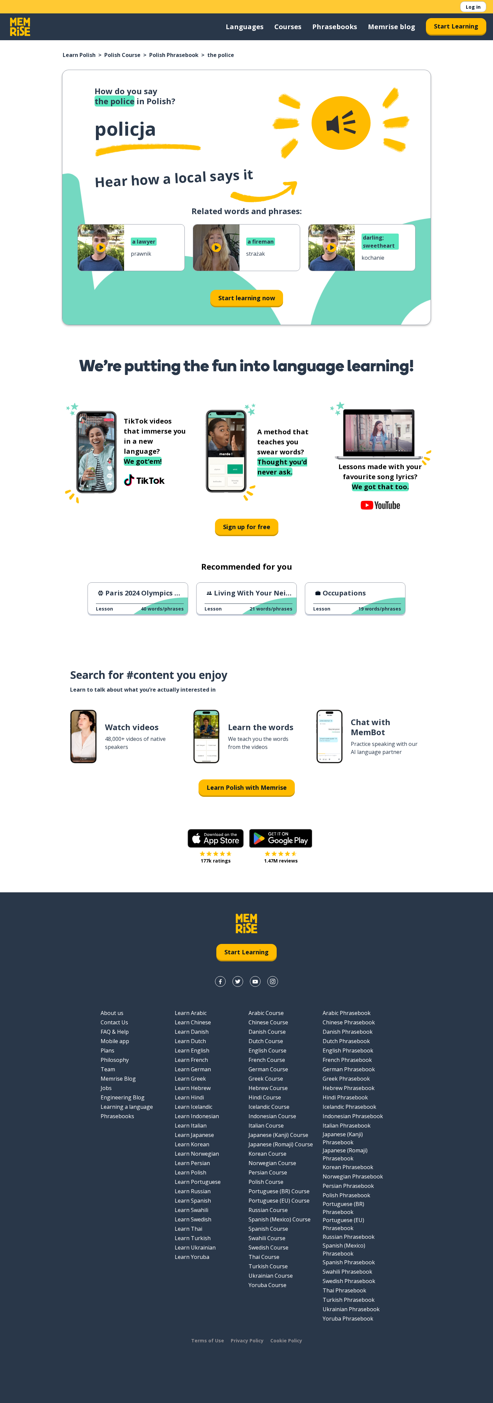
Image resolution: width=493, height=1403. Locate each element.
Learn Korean (192, 1144)
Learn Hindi (189, 1097)
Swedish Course (268, 1247)
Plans (107, 1050)
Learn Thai (188, 1228)
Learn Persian (192, 1163)
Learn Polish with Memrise (247, 787)
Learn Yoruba (192, 1257)
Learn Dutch (190, 1041)
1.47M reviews (281, 860)
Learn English (192, 1050)
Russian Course (268, 1210)
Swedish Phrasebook (349, 1281)
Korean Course (267, 1153)
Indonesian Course (272, 1116)
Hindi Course (265, 1097)
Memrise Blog (118, 1078)
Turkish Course (268, 1266)
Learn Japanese (194, 1135)
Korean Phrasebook (348, 1167)
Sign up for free (246, 527)
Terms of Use (207, 1340)
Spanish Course (268, 1228)
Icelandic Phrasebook (349, 1106)
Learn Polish (79, 55)
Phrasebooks (334, 26)
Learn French (191, 1060)
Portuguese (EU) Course (279, 1200)
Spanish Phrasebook (349, 1262)
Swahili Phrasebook (347, 1271)
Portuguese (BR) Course (279, 1191)
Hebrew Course (268, 1088)
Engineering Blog (123, 1097)
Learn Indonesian (197, 1116)
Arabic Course (266, 1013)
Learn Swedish (193, 1219)
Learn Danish (192, 1031)
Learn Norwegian (197, 1153)
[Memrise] (20, 26)
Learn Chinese (193, 1022)
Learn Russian (193, 1191)
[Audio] (341, 123)
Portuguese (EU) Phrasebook (343, 1224)
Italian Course (266, 1125)
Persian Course (268, 1172)
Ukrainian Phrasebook (351, 1309)
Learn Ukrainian (195, 1247)
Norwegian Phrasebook (353, 1176)
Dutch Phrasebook (346, 1041)
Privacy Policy (247, 1340)
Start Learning (456, 26)
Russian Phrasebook (349, 1236)
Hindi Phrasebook (345, 1097)
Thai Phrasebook (344, 1290)
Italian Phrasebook (347, 1125)
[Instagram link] (272, 981)
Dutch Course (266, 1041)
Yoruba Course (267, 1285)
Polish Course (122, 55)
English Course (267, 1050)
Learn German (193, 1069)
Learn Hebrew (193, 1088)
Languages (245, 26)
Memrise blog (391, 26)
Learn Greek (190, 1078)
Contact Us (114, 1022)
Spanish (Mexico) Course (280, 1219)
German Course (268, 1069)
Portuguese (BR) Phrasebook (343, 1208)
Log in (473, 7)
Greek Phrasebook (346, 1078)
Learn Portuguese (198, 1182)
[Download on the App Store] (215, 838)
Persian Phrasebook (348, 1186)
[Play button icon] (101, 248)
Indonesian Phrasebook (353, 1116)
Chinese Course (268, 1022)
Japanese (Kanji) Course (278, 1135)
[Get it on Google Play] (280, 838)
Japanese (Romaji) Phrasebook (345, 1154)
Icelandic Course (269, 1106)
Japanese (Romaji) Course (281, 1144)
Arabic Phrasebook (347, 1013)
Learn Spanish (193, 1200)
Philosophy (115, 1060)
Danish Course (267, 1031)
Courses (288, 26)
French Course (267, 1060)
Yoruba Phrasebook (348, 1318)
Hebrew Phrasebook (349, 1088)
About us (112, 1013)
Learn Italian (191, 1125)
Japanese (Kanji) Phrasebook (343, 1138)
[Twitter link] (237, 981)
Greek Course (266, 1078)
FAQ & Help (115, 1031)
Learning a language (127, 1106)
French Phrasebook (347, 1060)
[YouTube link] (255, 981)
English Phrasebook (348, 1050)
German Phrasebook (349, 1069)
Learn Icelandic (193, 1106)
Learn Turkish (193, 1238)
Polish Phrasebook (174, 55)
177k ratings (216, 860)
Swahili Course (267, 1238)
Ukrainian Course (271, 1275)
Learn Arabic (191, 1013)
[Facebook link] (220, 981)
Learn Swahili (191, 1210)
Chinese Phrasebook (349, 1022)
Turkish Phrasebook (349, 1299)
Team (108, 1069)
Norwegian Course (272, 1163)
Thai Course (264, 1257)
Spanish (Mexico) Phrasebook (344, 1249)
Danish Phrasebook (348, 1031)
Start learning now (246, 298)
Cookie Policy (286, 1340)
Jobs (106, 1088)
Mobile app (115, 1041)
